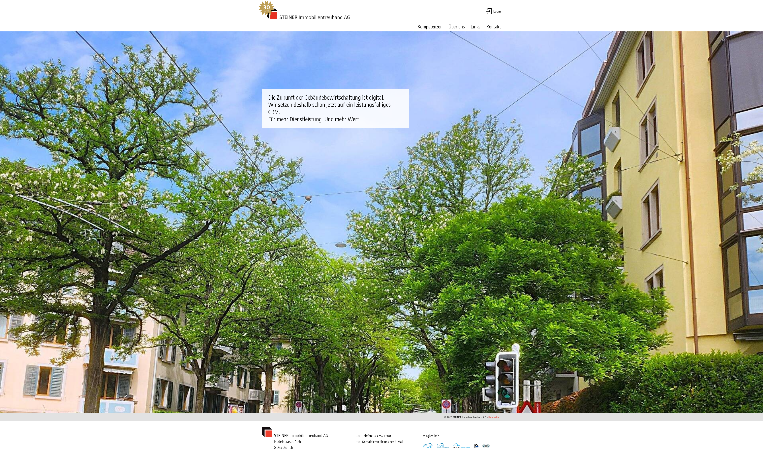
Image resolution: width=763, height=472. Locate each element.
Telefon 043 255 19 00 (376, 436)
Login (497, 11)
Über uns (456, 26)
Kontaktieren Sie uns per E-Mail (382, 442)
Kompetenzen (430, 26)
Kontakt (493, 26)
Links (475, 26)
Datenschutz (494, 417)
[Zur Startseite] (308, 14)
